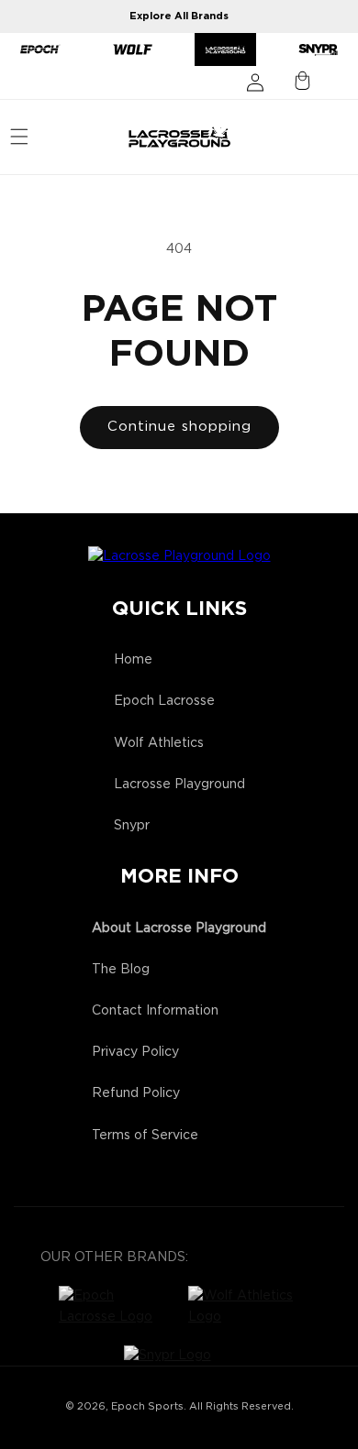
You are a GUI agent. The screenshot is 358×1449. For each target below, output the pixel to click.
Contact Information (155, 1010)
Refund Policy (136, 1093)
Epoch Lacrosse (164, 701)
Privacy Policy (135, 1052)
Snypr (132, 825)
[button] (19, 136)
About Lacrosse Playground (179, 928)
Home (133, 659)
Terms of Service (145, 1135)
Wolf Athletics (159, 743)
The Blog (121, 969)
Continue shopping (179, 427)
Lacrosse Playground (179, 784)
